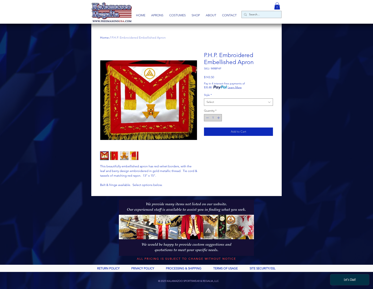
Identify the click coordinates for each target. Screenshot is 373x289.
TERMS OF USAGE (225, 268)
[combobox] (238, 102)
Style (208, 95)
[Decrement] (207, 117)
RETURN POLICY (108, 268)
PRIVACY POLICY (142, 268)
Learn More (235, 87)
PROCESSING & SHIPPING (183, 268)
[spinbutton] (212, 117)
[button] (157, 15)
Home (104, 37)
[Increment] (218, 117)
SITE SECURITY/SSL (262, 268)
